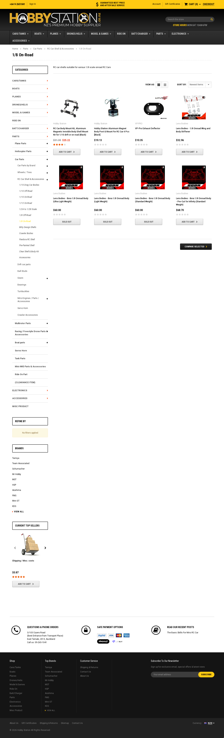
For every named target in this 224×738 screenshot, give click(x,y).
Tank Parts (20, 358)
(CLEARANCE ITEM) (25, 382)
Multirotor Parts (23, 323)
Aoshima (16, 490)
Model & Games (99, 33)
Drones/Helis (74, 33)
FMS (14, 495)
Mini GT (15, 501)
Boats (37, 33)
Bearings (22, 285)
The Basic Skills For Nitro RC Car (182, 632)
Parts (159, 33)
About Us (84, 676)
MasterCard (119, 635)
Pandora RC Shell (27, 239)
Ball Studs (22, 271)
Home (15, 49)
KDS (14, 506)
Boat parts (20, 342)
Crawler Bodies (26, 233)
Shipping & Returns (89, 667)
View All (19, 511)
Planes (54, 33)
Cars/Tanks (19, 33)
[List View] (165, 85)
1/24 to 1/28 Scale (28, 209)
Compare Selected (194, 246)
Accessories (19, 40)
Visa (111, 635)
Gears (20, 278)
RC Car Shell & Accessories (60, 49)
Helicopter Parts (23, 151)
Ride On (121, 33)
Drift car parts (24, 264)
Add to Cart (24, 584)
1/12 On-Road (25, 203)
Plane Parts (20, 143)
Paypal (101, 635)
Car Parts (37, 49)
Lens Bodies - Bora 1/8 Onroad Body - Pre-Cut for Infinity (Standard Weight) (193, 201)
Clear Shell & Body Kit (29, 251)
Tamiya (15, 458)
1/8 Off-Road (25, 215)
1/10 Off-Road (25, 191)
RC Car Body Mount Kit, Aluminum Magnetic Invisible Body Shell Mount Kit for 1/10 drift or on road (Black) (70, 131)
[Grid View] (159, 85)
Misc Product (20, 406)
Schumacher (18, 469)
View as (149, 84)
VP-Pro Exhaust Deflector (147, 128)
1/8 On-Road (85, 49)
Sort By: (182, 84)
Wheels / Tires (25, 172)
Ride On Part (21, 374)
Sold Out (67, 222)
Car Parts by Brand (26, 165)
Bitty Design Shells (27, 227)
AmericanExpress (127, 635)
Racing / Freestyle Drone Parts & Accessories (31, 333)
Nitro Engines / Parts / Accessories (28, 300)
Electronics (179, 33)
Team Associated (20, 463)
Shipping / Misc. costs (23, 561)
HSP (14, 485)
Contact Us (85, 672)
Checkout (208, 4)
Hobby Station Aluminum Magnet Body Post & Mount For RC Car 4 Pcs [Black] (111, 131)
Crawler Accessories (28, 315)
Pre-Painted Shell (26, 245)
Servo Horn (23, 308)
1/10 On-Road (25, 197)
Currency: (197, 723)
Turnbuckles (23, 291)
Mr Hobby (16, 474)
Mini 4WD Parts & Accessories (30, 366)
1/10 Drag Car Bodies (29, 185)
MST (14, 479)
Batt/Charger (139, 33)
